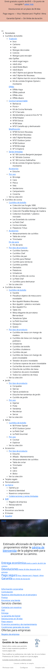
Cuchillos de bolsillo (17, 202)
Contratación (7, 592)
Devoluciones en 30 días (12, 618)
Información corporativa (12, 589)
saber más (29, 4)
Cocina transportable (18, 101)
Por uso (12, 174)
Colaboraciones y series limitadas (23, 496)
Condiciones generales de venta (15, 627)
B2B (7, 499)
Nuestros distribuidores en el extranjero (19, 594)
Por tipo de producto (18, 247)
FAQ (3, 610)
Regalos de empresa (10, 634)
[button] (45, 23)
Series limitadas (16, 151)
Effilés (11, 86)
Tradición (13, 38)
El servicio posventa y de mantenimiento (19, 624)
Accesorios (13, 168)
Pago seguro (7, 621)
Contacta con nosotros (11, 607)
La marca (9, 485)
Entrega (4, 613)
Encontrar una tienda (10, 600)
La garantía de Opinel (10, 616)
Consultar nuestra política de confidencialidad (16, 660)
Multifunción (14, 129)
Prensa (4, 597)
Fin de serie (14, 242)
